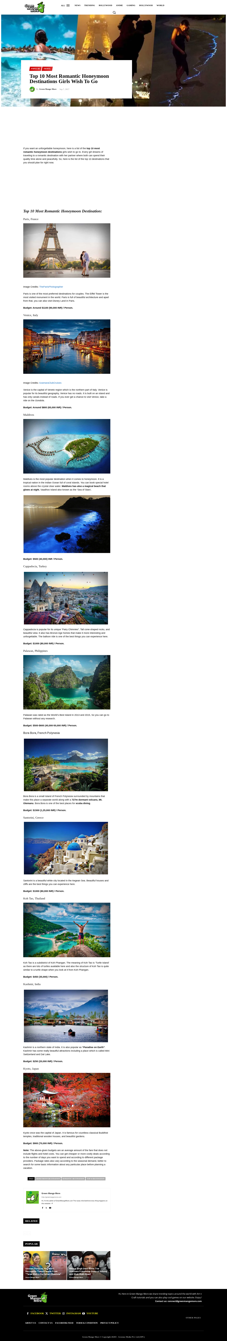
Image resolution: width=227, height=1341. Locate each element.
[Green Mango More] (33, 89)
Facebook (37, 1313)
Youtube (92, 1313)
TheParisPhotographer (51, 286)
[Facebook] (42, 1207)
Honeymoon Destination (48, 1179)
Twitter (55, 1313)
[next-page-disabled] (29, 1233)
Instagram (73, 1313)
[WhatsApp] (201, 149)
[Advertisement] (113, 125)
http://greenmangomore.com (51, 1197)
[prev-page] (25, 1233)
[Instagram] (63, 1313)
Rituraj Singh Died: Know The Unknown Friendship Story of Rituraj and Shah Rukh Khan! (88, 1271)
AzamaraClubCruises (50, 383)
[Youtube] (50, 1207)
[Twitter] (46, 1313)
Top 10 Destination (95, 1179)
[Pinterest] (195, 149)
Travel (47, 69)
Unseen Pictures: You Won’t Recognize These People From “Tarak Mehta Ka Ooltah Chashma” (43, 1271)
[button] (114, 12)
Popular (35, 69)
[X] (46, 1207)
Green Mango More (47, 89)
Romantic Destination (73, 1179)
